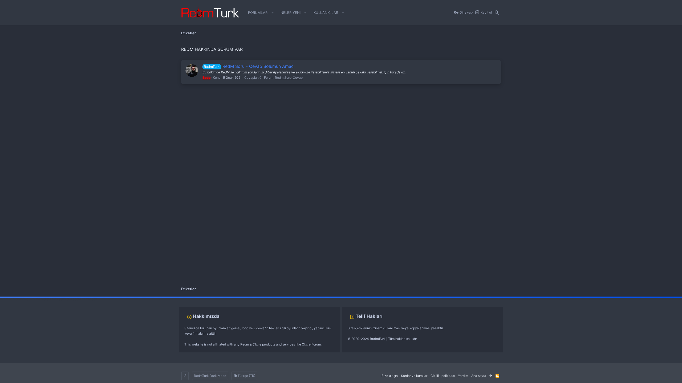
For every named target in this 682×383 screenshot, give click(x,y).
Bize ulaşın (389, 376)
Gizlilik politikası (443, 376)
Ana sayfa (478, 376)
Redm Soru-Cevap (289, 78)
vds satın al (37, 299)
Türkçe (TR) (246, 376)
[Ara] (497, 13)
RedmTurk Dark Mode (210, 376)
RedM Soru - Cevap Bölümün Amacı (249, 66)
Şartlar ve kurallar (414, 376)
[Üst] (491, 376)
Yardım (463, 376)
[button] (272, 12)
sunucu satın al (58, 299)
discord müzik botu (84, 299)
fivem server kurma (14, 299)
